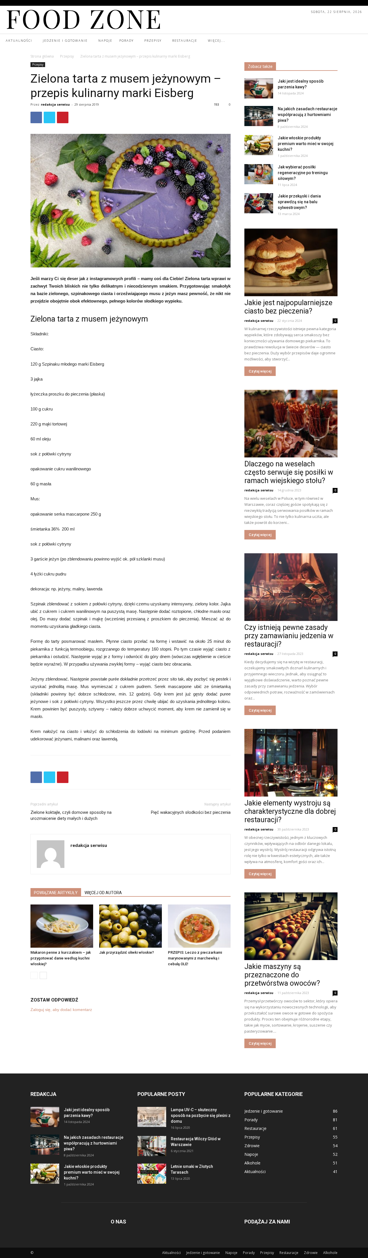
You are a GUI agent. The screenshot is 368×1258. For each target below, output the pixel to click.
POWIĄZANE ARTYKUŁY (56, 892)
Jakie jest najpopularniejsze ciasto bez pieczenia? (288, 307)
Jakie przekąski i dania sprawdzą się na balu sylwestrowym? (299, 202)
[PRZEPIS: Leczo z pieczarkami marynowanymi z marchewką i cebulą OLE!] (199, 926)
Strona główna (42, 56)
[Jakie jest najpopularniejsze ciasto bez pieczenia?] (291, 262)
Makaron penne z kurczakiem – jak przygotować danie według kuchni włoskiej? (60, 958)
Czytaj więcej (260, 371)
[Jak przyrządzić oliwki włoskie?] (130, 926)
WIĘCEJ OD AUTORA (103, 892)
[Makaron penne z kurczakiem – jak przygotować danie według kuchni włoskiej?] (61, 926)
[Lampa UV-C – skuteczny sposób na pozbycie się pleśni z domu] (151, 1117)
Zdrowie (311, 1252)
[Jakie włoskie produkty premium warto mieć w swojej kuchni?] (258, 145)
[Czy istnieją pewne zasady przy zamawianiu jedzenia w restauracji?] (291, 587)
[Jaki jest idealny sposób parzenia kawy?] (258, 88)
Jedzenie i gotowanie (203, 1252)
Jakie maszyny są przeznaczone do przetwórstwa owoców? (282, 974)
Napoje (231, 1252)
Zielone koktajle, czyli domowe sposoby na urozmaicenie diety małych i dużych (71, 815)
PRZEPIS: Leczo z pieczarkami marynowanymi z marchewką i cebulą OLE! (195, 958)
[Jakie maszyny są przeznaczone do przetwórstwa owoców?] (291, 926)
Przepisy (67, 56)
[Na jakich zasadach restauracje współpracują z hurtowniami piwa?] (258, 116)
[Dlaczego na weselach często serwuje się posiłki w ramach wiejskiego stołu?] (291, 423)
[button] (357, 41)
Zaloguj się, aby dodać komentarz (61, 1009)
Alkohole (330, 1252)
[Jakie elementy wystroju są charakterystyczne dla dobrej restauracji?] (291, 763)
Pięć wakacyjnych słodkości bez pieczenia (191, 812)
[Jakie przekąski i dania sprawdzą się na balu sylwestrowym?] (258, 203)
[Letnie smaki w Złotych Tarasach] (151, 1174)
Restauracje (288, 1252)
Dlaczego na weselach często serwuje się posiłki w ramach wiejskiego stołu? (288, 472)
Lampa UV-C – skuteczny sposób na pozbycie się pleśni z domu (201, 1115)
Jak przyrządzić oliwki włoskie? (126, 952)
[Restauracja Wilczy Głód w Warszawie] (151, 1146)
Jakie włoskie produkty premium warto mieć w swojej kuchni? (306, 144)
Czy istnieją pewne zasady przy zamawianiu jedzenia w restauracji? (289, 635)
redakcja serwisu (55, 104)
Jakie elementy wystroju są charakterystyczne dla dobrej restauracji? (290, 811)
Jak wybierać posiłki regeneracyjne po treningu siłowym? (303, 173)
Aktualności (171, 1252)
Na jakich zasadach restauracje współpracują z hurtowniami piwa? (307, 115)
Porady (249, 1252)
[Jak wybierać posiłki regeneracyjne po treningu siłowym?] (258, 174)
